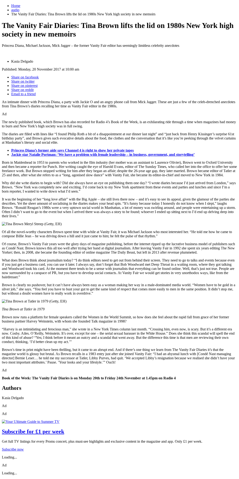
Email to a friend (23, 94)
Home (15, 6)
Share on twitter (23, 81)
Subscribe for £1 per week (33, 431)
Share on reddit (22, 90)
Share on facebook (25, 77)
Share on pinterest (24, 86)
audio (15, 10)
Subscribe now (13, 449)
